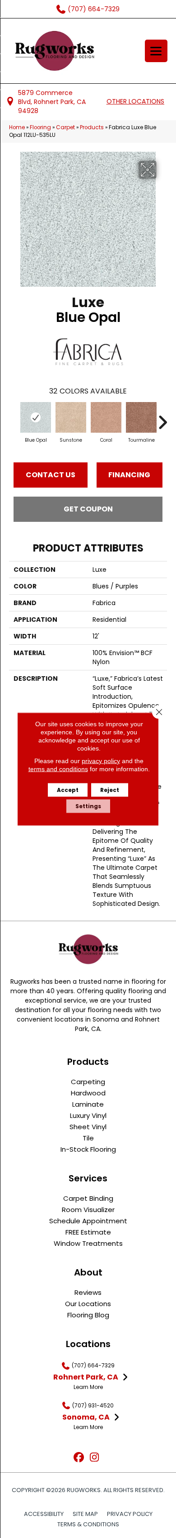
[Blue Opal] (35, 417)
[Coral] (106, 417)
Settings (88, 806)
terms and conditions (58, 769)
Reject (109, 790)
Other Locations (135, 101)
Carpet (65, 127)
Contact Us (50, 475)
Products (92, 127)
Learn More (88, 1387)
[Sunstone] (70, 417)
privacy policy (101, 760)
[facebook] (78, 1457)
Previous (13, 417)
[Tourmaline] (141, 417)
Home (17, 127)
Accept (68, 790)
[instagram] (94, 1457)
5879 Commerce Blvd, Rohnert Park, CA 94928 (52, 102)
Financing (129, 475)
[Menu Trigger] (156, 51)
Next (162, 417)
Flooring (40, 127)
